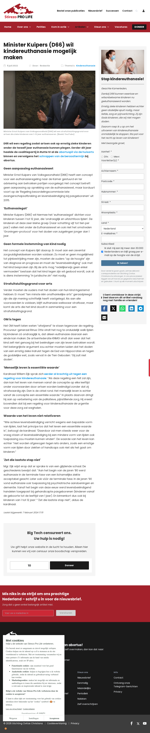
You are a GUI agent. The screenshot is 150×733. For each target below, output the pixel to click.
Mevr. (117, 156)
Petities (41, 27)
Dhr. (106, 156)
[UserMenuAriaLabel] (143, 11)
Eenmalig (82, 683)
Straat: (106, 202)
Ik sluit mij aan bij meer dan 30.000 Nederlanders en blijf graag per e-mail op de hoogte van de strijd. (124, 251)
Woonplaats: (109, 212)
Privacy (118, 691)
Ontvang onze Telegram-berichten (126, 684)
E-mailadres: (109, 233)
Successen (112, 10)
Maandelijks (84, 688)
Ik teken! (122, 263)
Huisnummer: (109, 191)
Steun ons (100, 27)
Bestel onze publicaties (71, 10)
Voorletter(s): (110, 160)
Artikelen (80, 27)
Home (7, 27)
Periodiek (82, 693)
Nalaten (81, 698)
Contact (127, 10)
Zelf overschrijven (87, 704)
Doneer (139, 27)
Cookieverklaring (57, 723)
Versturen (66, 613)
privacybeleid (136, 276)
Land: (105, 223)
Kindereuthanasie (85, 65)
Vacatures (121, 27)
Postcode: (107, 181)
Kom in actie (58, 27)
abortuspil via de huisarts (76, 152)
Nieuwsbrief (95, 10)
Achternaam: (109, 171)
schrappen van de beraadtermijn (61, 156)
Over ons (22, 27)
